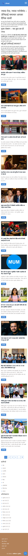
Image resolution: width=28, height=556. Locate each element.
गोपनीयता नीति (5, 544)
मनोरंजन (4, 477)
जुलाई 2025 (6, 526)
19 (22, 457)
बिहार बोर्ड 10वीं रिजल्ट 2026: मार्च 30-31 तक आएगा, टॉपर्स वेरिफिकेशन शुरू (12, 367)
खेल (3, 465)
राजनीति (4, 471)
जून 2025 (6, 529)
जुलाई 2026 (6, 497)
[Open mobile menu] (26, 3)
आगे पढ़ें (3, 84)
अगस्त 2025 (6, 523)
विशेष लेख (5, 488)
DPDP (3, 548)
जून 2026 (6, 500)
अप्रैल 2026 (6, 506)
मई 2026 (6, 503)
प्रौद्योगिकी (5, 485)
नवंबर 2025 (6, 515)
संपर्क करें (4, 546)
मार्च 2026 (6, 509)
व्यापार (4, 474)
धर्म (3, 482)
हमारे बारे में (4, 539)
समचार (4, 491)
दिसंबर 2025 (6, 512)
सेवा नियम (4, 541)
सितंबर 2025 (7, 520)
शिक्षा (4, 479)
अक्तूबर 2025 (7, 518)
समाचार (4, 468)
